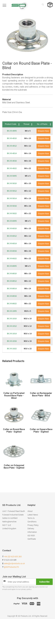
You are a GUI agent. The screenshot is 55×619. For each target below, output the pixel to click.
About (30, 511)
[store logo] (15, 5)
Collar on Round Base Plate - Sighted (14, 430)
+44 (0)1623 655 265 (13, 556)
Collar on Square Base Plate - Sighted (41, 430)
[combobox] (42, 4)
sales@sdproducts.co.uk (14, 563)
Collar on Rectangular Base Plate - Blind (41, 394)
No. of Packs (42, 124)
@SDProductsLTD (11, 567)
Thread (26, 124)
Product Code (10, 124)
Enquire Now (43, 131)
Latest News (33, 515)
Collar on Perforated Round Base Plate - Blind (13, 395)
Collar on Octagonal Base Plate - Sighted (14, 466)
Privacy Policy (33, 525)
